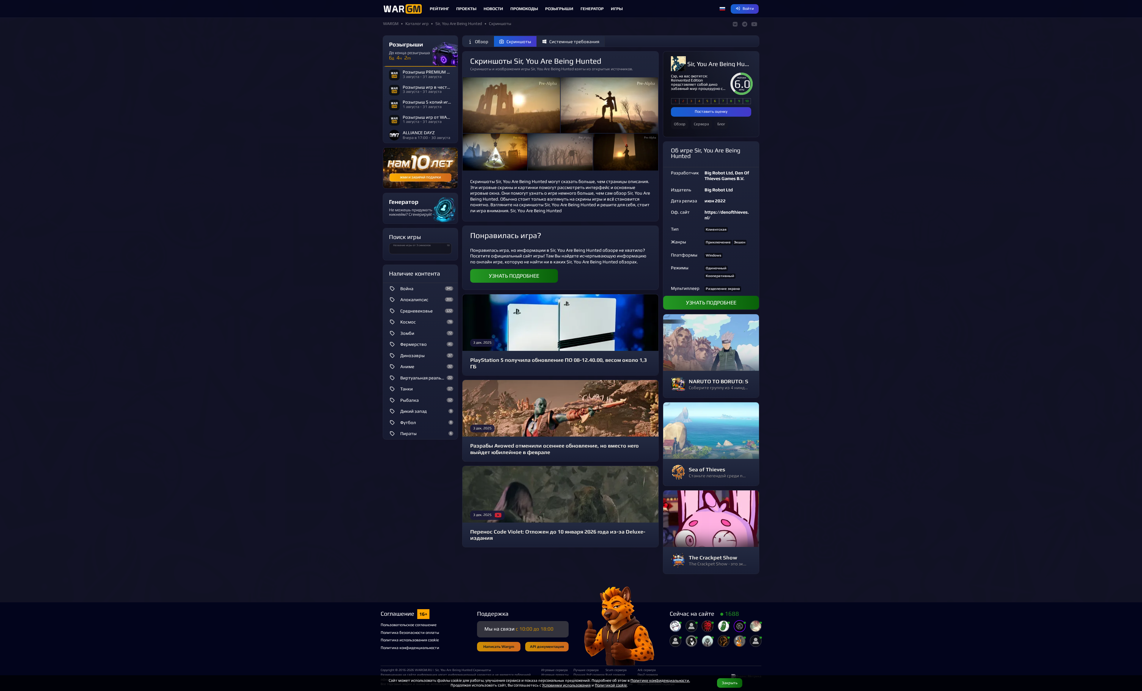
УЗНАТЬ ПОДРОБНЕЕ (514, 276)
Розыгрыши (559, 8)
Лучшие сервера (586, 670)
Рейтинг (439, 8)
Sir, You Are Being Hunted (719, 64)
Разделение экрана (723, 289)
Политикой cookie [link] (611, 685)
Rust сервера (615, 674)
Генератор (592, 8)
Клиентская (716, 229)
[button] (722, 9)
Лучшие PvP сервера (587, 674)
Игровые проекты (555, 674)
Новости (493, 8)
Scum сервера (616, 670)
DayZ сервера (648, 674)
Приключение (718, 242)
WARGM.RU (423, 670)
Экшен (739, 242)
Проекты (466, 8)
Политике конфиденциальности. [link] (660, 680)
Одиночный (716, 268)
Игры (617, 8)
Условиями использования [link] (566, 685)
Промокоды (524, 8)
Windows (713, 255)
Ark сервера (647, 670)
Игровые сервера (554, 670)
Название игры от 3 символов (412, 245)
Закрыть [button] (730, 683)
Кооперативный (720, 276)
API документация (547, 646)
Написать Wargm (498, 646)
